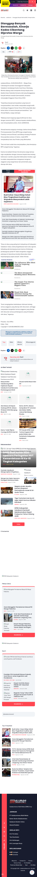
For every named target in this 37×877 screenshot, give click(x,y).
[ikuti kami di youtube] (4, 836)
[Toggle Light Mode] (27, 10)
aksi (2, 392)
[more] (23, 48)
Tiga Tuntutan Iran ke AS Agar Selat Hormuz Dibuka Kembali (25, 500)
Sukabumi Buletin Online (17, 822)
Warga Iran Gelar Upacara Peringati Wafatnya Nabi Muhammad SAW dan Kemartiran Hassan (18, 237)
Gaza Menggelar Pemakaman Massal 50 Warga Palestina (18, 210)
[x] (12, 48)
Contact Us (23, 5)
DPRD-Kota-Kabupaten (21, 518)
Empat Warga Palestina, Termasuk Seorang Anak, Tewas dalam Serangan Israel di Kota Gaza (22, 625)
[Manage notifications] (2, 874)
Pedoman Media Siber (16, 865)
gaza (5, 611)
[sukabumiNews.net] (5, 10)
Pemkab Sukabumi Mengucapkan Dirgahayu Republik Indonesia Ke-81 (17, 232)
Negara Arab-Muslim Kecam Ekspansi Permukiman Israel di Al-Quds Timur (24, 489)
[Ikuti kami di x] (4, 827)
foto (4, 464)
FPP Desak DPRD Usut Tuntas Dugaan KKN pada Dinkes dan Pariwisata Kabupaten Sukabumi (27, 434)
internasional (16, 774)
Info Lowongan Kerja (16, 843)
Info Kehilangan (14, 840)
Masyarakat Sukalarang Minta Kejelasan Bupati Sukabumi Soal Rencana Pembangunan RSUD (9, 386)
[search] (24, 10)
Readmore (17, 635)
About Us (15, 5)
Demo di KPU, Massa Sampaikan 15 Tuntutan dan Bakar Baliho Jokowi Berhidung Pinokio (27, 410)
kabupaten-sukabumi (6, 474)
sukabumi (8, 17)
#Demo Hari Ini (19, 343)
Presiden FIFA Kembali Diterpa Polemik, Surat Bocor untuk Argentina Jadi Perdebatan (17, 676)
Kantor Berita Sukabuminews (18, 818)
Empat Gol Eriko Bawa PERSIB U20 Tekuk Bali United (21, 685)
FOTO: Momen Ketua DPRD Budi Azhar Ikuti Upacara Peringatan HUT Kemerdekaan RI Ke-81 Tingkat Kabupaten (18, 226)
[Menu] (31, 10)
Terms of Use (17, 863)
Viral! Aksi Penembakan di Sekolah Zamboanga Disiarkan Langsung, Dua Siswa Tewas (18, 220)
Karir (26, 865)
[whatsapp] (16, 48)
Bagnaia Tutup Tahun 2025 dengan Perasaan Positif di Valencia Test (23, 694)
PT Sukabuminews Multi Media (19, 815)
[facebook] (8, 48)
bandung (16, 688)
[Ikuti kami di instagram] (4, 831)
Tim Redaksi (27, 863)
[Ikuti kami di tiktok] (4, 840)
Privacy (30, 860)
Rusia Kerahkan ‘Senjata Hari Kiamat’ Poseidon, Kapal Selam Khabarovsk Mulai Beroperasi (18, 215)
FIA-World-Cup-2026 (9, 680)
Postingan (15, 852)
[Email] (19, 48)
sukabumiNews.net (25, 868)
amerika (17, 504)
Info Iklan (33, 865)
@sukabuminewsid (8, 714)
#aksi (11, 342)
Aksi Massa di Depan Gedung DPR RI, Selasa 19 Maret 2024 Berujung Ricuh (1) (9, 409)
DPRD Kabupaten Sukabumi (24, 171)
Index (18, 524)
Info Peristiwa (14, 834)
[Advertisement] (19, 788)
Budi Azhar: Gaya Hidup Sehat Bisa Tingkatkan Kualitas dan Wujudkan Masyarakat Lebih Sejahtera (17, 198)
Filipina (16, 619)
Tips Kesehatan (14, 837)
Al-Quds (17, 494)
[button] (13, 59)
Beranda (3, 17)
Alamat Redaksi (14, 825)
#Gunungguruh (30, 342)
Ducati (15, 698)
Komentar (15, 854)
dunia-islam (4, 482)
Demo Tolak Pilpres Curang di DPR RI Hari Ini (9, 431)
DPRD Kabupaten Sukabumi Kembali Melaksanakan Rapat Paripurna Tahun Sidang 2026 (24, 512)
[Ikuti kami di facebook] (4, 823)
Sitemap (30, 5)
